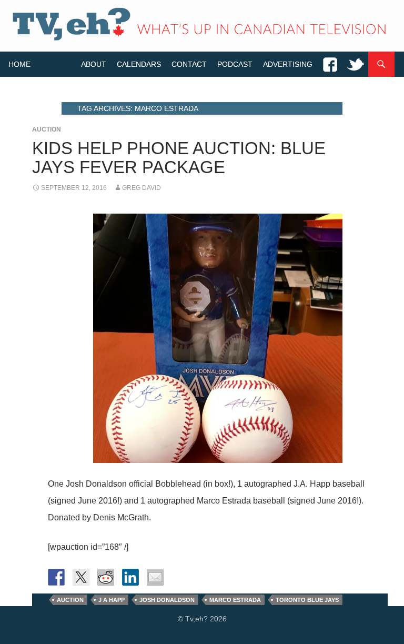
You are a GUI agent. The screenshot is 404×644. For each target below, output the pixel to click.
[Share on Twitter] (81, 577)
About (93, 64)
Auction (46, 129)
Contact (189, 64)
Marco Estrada (235, 600)
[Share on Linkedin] (130, 577)
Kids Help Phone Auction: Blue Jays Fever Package (179, 157)
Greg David (141, 188)
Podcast (234, 64)
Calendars (139, 64)
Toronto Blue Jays (307, 600)
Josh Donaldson (167, 600)
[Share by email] (155, 577)
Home (19, 64)
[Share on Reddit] (105, 577)
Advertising (287, 64)
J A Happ (111, 600)
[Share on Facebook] (56, 577)
